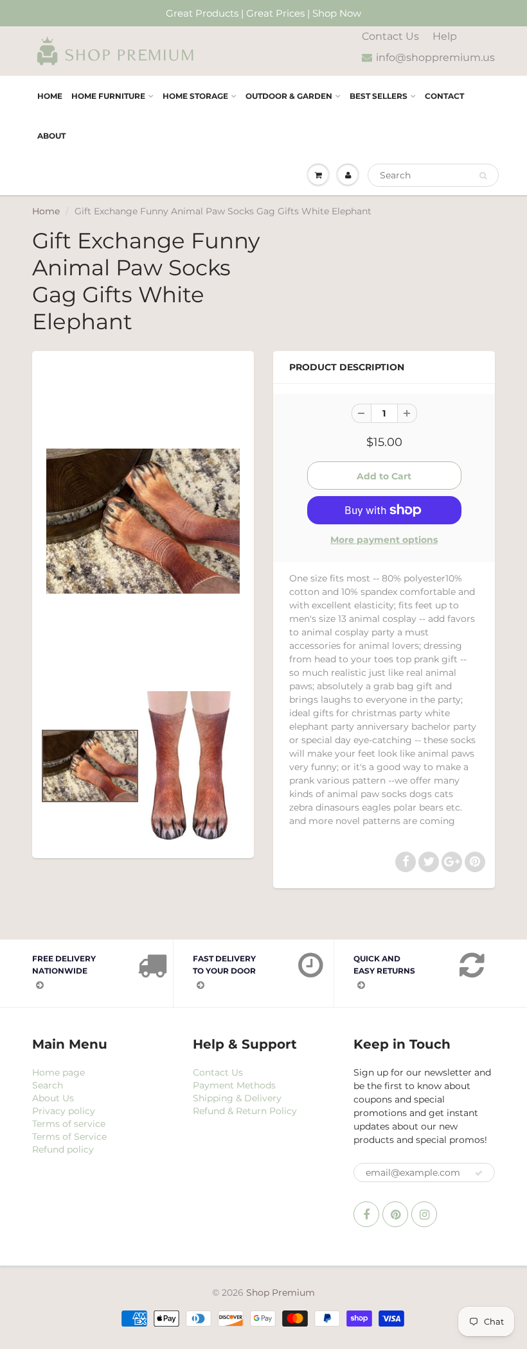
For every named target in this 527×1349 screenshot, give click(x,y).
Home (49, 96)
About (51, 136)
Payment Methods (234, 1085)
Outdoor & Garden (289, 96)
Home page (58, 1072)
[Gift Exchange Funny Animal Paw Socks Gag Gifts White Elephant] (143, 521)
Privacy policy (63, 1111)
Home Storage (195, 96)
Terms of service (68, 1124)
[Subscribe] (478, 1173)
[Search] (483, 176)
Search (47, 1085)
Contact (444, 96)
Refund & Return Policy (245, 1111)
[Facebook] (366, 1214)
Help (445, 36)
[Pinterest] (395, 1214)
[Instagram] (424, 1214)
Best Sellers (378, 96)
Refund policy (63, 1149)
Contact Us (390, 36)
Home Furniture (108, 96)
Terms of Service (69, 1136)
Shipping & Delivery (237, 1098)
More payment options (384, 540)
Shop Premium (280, 1292)
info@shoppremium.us (435, 57)
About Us (53, 1098)
